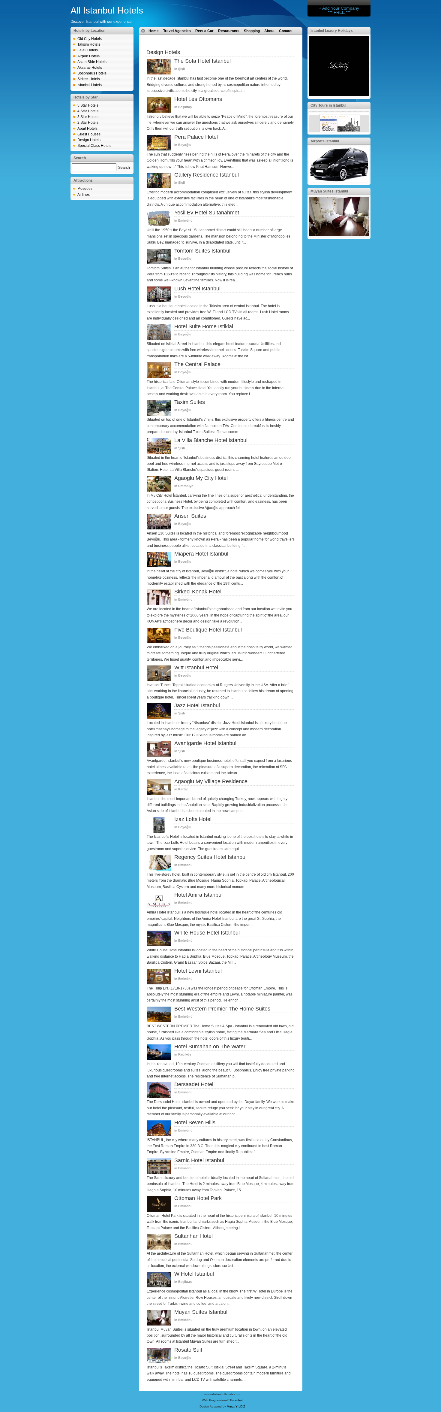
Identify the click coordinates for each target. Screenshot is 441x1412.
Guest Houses (88, 134)
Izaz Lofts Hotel (193, 819)
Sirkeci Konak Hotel (197, 592)
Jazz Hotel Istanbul (197, 705)
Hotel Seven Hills (194, 1123)
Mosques (84, 188)
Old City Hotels (89, 39)
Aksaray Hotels (89, 67)
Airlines (83, 194)
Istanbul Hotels (89, 85)
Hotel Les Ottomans (198, 99)
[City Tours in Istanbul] (339, 131)
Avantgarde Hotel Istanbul (205, 743)
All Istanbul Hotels (106, 10)
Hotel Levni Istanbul (198, 971)
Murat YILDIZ (236, 1406)
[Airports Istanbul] (339, 181)
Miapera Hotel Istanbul (201, 554)
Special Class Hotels (94, 146)
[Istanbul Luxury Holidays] (339, 95)
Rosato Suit (188, 1350)
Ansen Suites (190, 516)
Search (124, 167)
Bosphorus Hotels (91, 73)
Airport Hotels (88, 56)
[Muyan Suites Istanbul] (339, 235)
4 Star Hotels (87, 111)
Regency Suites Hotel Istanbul (210, 857)
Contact (285, 31)
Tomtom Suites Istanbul (202, 251)
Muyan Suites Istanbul (200, 1312)
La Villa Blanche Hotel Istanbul (211, 440)
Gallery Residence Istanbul (206, 175)
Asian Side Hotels (91, 62)
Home (153, 31)
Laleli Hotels (87, 50)
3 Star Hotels (87, 117)
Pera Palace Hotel (196, 137)
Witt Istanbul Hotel (196, 668)
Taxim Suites (189, 402)
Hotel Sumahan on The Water (209, 1047)
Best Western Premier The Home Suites (222, 1009)
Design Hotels (88, 140)
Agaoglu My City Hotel (201, 478)
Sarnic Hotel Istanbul (199, 1160)
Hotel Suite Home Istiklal (203, 326)
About (269, 31)
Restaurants (228, 31)
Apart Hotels (87, 128)
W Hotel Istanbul (194, 1274)
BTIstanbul (234, 1400)
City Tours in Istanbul (328, 105)
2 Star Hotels (87, 122)
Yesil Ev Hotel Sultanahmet (206, 213)
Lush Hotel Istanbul (197, 289)
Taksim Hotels (88, 44)
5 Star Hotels (87, 105)
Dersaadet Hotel (193, 1084)
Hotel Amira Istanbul (198, 895)
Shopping (252, 31)
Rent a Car (204, 31)
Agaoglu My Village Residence (211, 781)
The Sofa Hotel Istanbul (202, 61)
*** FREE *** (339, 12)
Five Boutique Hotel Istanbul (208, 630)
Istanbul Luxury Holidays (331, 31)
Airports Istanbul (324, 141)
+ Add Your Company (339, 8)
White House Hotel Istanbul (207, 933)
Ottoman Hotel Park (198, 1198)
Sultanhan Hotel (193, 1236)
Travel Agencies (177, 31)
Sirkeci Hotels (88, 79)
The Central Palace (197, 364)
